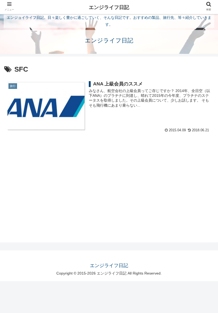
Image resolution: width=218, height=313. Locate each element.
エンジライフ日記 (109, 7)
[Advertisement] (109, 179)
